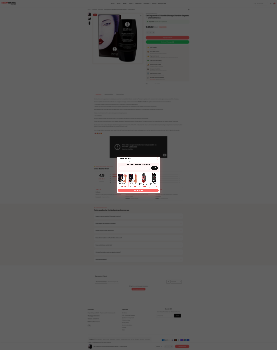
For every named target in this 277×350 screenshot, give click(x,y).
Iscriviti (154, 167)
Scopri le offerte (138, 190)
